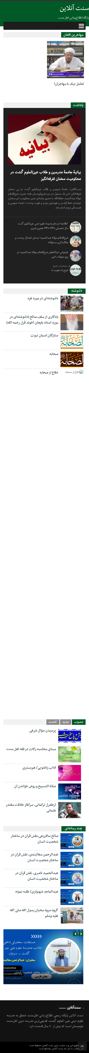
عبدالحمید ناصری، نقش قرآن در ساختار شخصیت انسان (36, 876)
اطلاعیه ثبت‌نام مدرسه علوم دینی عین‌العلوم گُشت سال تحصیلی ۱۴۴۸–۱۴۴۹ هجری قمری (43, 226)
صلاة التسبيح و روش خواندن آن (35, 786)
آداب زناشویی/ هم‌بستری (39, 768)
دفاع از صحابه (49, 373)
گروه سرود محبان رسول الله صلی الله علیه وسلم (34, 913)
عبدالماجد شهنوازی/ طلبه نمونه (36, 892)
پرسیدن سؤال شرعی (42, 731)
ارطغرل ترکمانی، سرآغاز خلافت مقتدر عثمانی (31, 808)
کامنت (53, 722)
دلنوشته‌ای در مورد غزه (43, 298)
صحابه (54, 354)
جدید (65, 722)
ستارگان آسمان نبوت (44, 335)
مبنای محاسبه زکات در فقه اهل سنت (31, 749)
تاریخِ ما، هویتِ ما (59, 270)
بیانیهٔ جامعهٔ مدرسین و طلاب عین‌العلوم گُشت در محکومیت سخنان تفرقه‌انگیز (45, 175)
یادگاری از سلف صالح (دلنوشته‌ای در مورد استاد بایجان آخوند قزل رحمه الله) (32, 320)
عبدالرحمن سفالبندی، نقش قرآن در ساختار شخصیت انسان (34, 857)
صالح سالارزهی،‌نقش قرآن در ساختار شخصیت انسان (34, 839)
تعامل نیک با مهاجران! (69, 84)
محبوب (78, 722)
